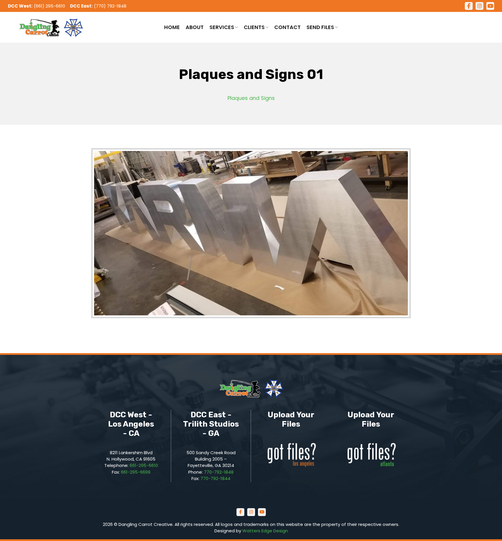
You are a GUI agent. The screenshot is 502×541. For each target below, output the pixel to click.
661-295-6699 (135, 472)
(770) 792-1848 (110, 6)
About (195, 27)
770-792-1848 (219, 472)
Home (172, 27)
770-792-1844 (215, 478)
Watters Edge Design (265, 531)
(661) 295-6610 (49, 6)
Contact (287, 27)
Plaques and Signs (251, 98)
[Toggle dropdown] (236, 27)
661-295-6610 (144, 465)
